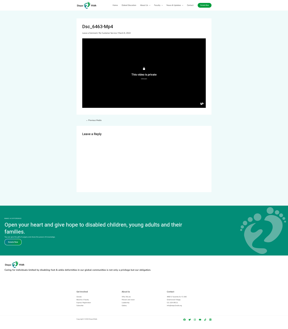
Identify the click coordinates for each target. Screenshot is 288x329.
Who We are (126, 297)
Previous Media (93, 120)
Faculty (157, 5)
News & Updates (173, 5)
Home (115, 5)
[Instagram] (195, 320)
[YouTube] (200, 320)
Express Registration (83, 303)
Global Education (129, 5)
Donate (79, 297)
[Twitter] (190, 320)
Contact (190, 5)
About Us (144, 5)
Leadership (125, 303)
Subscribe (79, 305)
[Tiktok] (205, 320)
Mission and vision (128, 300)
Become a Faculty (82, 300)
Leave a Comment (90, 33)
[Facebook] (184, 320)
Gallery (124, 305)
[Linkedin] (210, 320)
